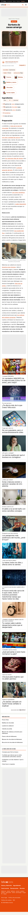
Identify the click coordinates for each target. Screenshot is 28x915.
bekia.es (3, 891)
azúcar (14, 110)
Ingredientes (17, 885)
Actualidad (9, 1)
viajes (5, 893)
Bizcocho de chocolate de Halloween (12, 742)
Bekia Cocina (12, 18)
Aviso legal (4, 897)
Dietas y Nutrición (6, 885)
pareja (3, 892)
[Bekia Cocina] (5, 5)
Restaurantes (14, 888)
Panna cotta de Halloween (9, 736)
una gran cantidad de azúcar (11, 137)
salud (13, 892)
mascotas (8, 892)
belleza (13, 891)
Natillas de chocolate (8, 722)
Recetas (17, 18)
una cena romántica (18, 192)
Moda (14, 1)
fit (1, 893)
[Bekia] (3, 1)
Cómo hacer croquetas (8, 764)
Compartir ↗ (22, 65)
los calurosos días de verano (14, 158)
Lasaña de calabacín (8, 725)
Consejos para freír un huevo (10, 752)
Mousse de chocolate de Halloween (12, 739)
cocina (17, 891)
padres (22, 891)
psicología (19, 892)
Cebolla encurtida (7, 728)
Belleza (18, 1)
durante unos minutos (9, 267)
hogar (24, 892)
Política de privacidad (14, 897)
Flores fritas (5, 719)
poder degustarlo (20, 204)
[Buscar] (23, 5)
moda (8, 891)
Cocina (23, 1)
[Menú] (26, 5)
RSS (14, 900)
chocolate (14, 107)
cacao (13, 104)
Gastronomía (5, 888)
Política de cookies (6, 900)
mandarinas (7, 113)
